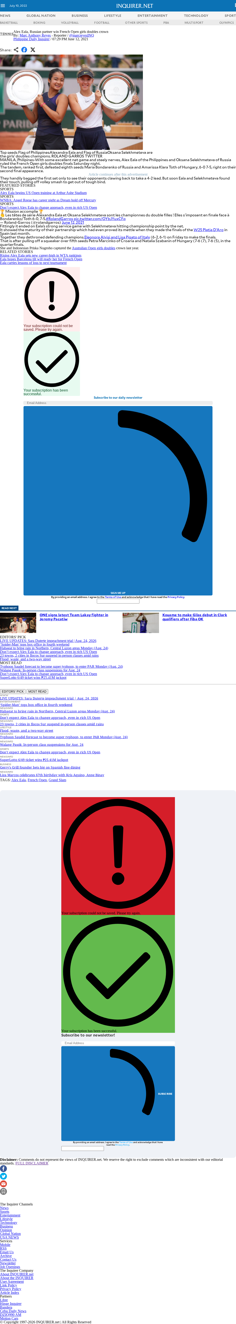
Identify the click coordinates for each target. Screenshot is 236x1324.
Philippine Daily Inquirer (31, 39)
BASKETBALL (9, 22)
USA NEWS (9, 1237)
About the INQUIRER (16, 1278)
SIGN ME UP (118, 593)
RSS (3, 1248)
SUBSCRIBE (165, 1093)
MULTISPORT (194, 22)
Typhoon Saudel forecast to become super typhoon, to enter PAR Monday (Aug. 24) (61, 666)
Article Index (9, 1293)
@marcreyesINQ (81, 35)
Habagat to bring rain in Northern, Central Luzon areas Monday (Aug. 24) (54, 648)
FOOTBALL (101, 22)
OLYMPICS (226, 22)
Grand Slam (57, 780)
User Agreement (12, 1281)
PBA (166, 22)
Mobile (5, 1245)
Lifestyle (6, 1219)
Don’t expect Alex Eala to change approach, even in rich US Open (48, 207)
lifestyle (112, 15)
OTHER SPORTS (136, 22)
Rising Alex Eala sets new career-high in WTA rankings (40, 255)
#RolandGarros (59, 218)
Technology (8, 1223)
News (5, 15)
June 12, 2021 (73, 222)
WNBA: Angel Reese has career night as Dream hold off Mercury (48, 200)
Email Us (7, 1252)
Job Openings (10, 1267)
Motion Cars (9, 1318)
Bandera (6, 1307)
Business (6, 1226)
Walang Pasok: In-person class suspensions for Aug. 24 (40, 670)
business (80, 15)
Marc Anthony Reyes (35, 35)
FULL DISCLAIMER (31, 1163)
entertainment (153, 15)
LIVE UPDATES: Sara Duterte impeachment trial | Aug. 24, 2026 (48, 641)
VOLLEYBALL (70, 22)
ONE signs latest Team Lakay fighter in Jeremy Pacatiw (74, 616)
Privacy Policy (176, 597)
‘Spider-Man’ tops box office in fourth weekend (34, 644)
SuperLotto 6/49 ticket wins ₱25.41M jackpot (33, 677)
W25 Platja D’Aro (209, 229)
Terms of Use (113, 597)
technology (196, 15)
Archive (6, 1256)
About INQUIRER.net (16, 1274)
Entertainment (10, 1215)
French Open (37, 780)
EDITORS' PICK (13, 691)
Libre (4, 1300)
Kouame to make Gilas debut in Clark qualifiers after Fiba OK (194, 616)
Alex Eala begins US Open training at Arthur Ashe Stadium (43, 193)
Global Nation (10, 1234)
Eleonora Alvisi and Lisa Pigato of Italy (117, 237)
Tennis (6, 34)
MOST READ (37, 691)
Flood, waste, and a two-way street (25, 659)
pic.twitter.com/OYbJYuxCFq (100, 218)
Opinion (6, 1230)
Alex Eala (18, 780)
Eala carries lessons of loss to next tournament (33, 263)
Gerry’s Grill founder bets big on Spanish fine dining (40, 767)
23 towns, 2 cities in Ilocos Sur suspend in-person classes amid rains (49, 655)
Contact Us (8, 1259)
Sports (4, 1212)
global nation (41, 15)
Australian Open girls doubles (93, 248)
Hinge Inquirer (10, 1304)
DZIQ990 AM (10, 1315)
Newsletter (8, 1263)
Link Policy (8, 1285)
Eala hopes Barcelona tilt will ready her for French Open (41, 259)
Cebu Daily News (13, 1311)
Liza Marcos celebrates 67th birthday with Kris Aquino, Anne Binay (52, 775)
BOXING (39, 22)
